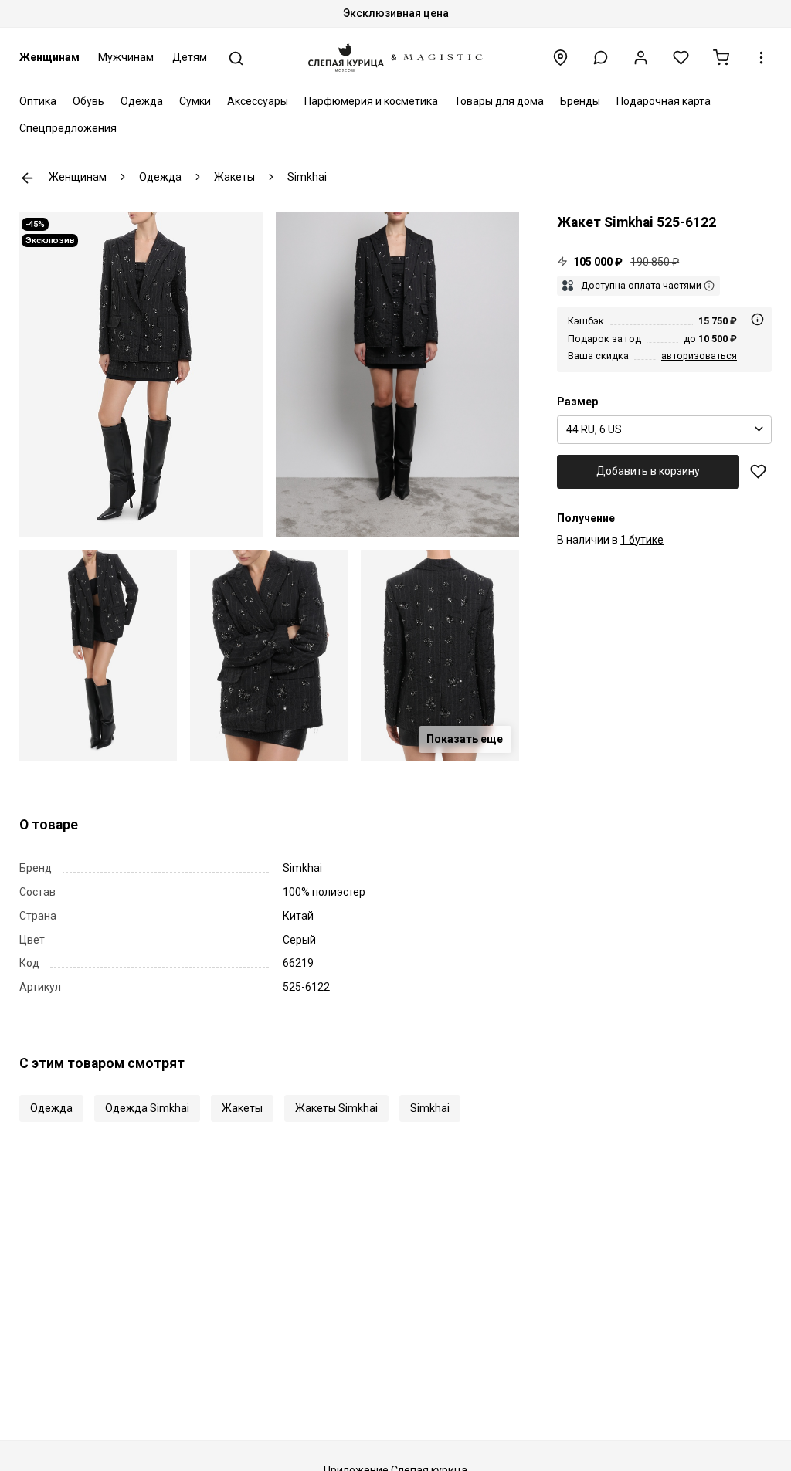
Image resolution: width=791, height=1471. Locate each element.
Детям (189, 57)
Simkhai (430, 1108)
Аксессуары (257, 101)
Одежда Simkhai (147, 1108)
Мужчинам (126, 57)
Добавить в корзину (648, 471)
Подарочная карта (663, 101)
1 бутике (642, 540)
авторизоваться (699, 355)
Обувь (88, 101)
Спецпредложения (68, 128)
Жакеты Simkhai (336, 1108)
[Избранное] (681, 57)
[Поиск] (236, 58)
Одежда (142, 101)
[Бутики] (560, 57)
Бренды (580, 101)
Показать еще (464, 739)
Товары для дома (499, 101)
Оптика (37, 101)
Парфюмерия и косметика (371, 101)
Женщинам (49, 57)
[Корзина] (721, 57)
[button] (601, 57)
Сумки (195, 101)
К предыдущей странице (27, 178)
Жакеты (242, 1108)
